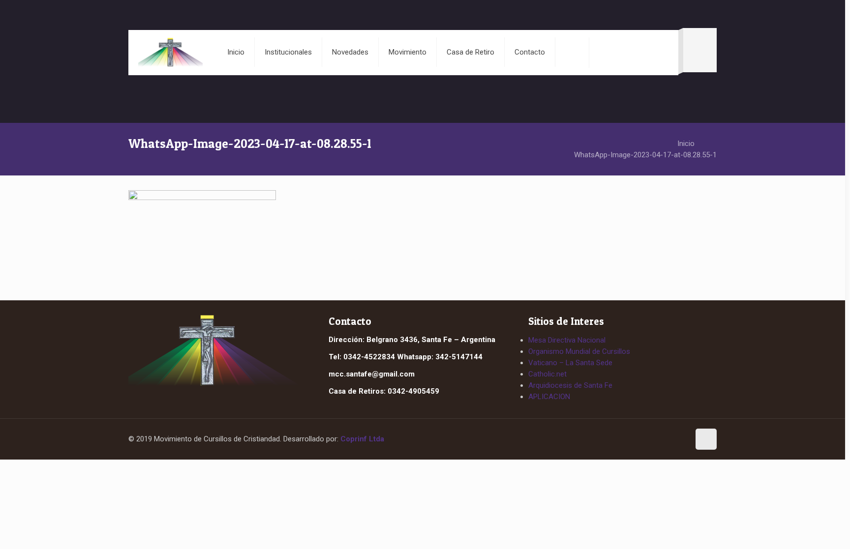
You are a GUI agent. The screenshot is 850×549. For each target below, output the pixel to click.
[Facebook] (660, 439)
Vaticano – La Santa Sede (570, 362)
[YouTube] (678, 439)
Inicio (686, 143)
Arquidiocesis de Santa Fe (570, 385)
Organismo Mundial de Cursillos (579, 351)
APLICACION (549, 396)
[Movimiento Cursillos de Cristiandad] (170, 52)
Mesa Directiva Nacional (567, 340)
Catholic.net (547, 374)
